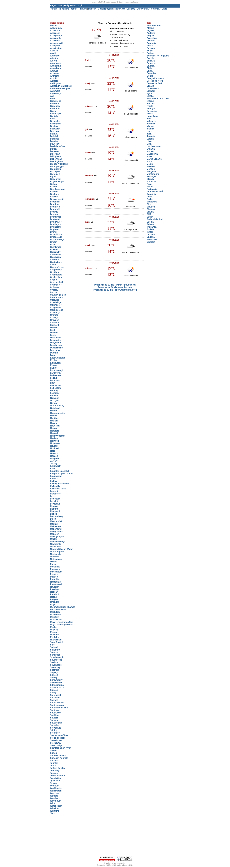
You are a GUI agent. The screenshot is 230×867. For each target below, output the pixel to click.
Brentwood (55, 217)
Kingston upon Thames (62, 473)
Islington (54, 458)
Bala (52, 98)
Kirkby (53, 481)
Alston (53, 61)
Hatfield (54, 420)
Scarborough (56, 657)
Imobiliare (64, 9)
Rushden (54, 637)
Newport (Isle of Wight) (61, 549)
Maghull (54, 524)
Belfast (54, 134)
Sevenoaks (56, 665)
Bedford (54, 126)
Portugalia (152, 189)
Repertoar (119, 9)
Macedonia (152, 154)
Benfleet (54, 139)
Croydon (54, 320)
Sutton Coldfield (58, 755)
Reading (54, 589)
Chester (54, 280)
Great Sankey (57, 405)
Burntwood (55, 247)
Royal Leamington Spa (61, 622)
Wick (52, 803)
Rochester (55, 614)
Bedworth (55, 128)
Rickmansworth (58, 609)
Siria (149, 204)
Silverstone (56, 682)
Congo (150, 76)
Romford (54, 617)
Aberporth (55, 38)
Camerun (151, 63)
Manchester (56, 529)
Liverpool (55, 511)
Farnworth (55, 373)
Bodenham (55, 179)
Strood (53, 750)
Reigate (54, 599)
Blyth (53, 176)
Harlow (53, 415)
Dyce (53, 355)
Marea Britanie (154, 159)
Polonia (150, 186)
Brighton (54, 229)
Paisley (54, 564)
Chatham (54, 272)
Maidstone (55, 526)
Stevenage (55, 728)
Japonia (151, 136)
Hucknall (54, 448)
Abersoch (55, 40)
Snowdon (54, 697)
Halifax (53, 410)
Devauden (55, 337)
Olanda (150, 179)
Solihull (54, 700)
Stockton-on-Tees (59, 735)
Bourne (54, 196)
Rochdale (55, 612)
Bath (52, 118)
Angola (150, 35)
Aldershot (55, 55)
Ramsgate (55, 582)
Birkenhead (56, 159)
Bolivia (150, 53)
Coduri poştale (105, 9)
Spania (150, 212)
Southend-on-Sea (59, 707)
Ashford (54, 81)
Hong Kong (152, 116)
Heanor (54, 428)
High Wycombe (58, 436)
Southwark (55, 712)
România (151, 194)
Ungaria (151, 237)
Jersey (53, 463)
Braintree (55, 207)
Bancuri (92, 9)
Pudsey (54, 577)
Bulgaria (151, 61)
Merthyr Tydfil (57, 536)
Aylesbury (55, 93)
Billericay (55, 154)
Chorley (54, 290)
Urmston (54, 785)
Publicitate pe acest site (115, 863)
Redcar (54, 592)
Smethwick (55, 695)
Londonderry (56, 516)
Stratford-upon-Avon (60, 748)
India (149, 118)
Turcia (150, 232)
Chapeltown (56, 269)
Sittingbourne (57, 685)
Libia (149, 144)
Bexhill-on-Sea (57, 146)
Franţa (150, 106)
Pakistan (151, 181)
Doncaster (55, 340)
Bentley (54, 141)
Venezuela (152, 239)
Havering (54, 426)
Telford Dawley (57, 768)
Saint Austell (56, 642)
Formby (54, 390)
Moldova (151, 166)
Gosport (54, 403)
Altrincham (55, 66)
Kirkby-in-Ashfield (59, 483)
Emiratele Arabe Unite (158, 98)
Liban (149, 141)
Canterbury (56, 262)
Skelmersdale (57, 687)
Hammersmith (57, 413)
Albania (150, 28)
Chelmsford (56, 274)
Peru (149, 184)
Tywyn (53, 783)
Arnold (53, 78)
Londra (53, 25)
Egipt (149, 93)
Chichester (55, 285)
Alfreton (54, 58)
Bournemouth (57, 199)
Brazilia (150, 58)
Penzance (55, 566)
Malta (149, 156)
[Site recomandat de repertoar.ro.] (107, 860)
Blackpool (55, 171)
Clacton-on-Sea (58, 295)
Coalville (54, 300)
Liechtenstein (153, 146)
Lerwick (54, 501)
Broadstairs (56, 237)
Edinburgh (55, 363)
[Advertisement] (115, 11)
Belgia (150, 50)
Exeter (53, 365)
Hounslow (55, 443)
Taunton (54, 763)
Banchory (55, 106)
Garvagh (54, 398)
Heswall (54, 433)
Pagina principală (59, 5)
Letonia (150, 139)
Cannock (54, 259)
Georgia (151, 108)
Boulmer (54, 194)
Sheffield (54, 670)
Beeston (54, 131)
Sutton (53, 753)
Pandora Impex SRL (124, 865)
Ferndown (55, 380)
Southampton (57, 705)
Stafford (54, 718)
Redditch (54, 594)
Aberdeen (55, 33)
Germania (152, 111)
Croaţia (150, 86)
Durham (54, 353)
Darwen (54, 327)
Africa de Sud (153, 25)
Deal (52, 330)
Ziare (164, 9)
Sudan (150, 217)
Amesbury (55, 68)
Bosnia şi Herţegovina (158, 55)
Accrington (55, 48)
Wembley (55, 798)
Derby (53, 335)
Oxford (53, 561)
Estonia (150, 101)
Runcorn (54, 634)
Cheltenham (56, 277)
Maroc (150, 161)
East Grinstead (57, 358)
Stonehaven (56, 740)
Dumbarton (56, 345)
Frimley (54, 395)
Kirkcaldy (55, 486)
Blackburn (55, 169)
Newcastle (55, 544)
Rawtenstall (56, 584)
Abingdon (55, 45)
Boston (54, 191)
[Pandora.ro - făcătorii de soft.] (125, 860)
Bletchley (55, 174)
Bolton (53, 184)
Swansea (54, 760)
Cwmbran (55, 322)
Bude (53, 244)
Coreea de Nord (155, 81)
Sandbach (55, 655)
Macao (150, 151)
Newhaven (55, 546)
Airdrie (53, 53)
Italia (149, 134)
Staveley (54, 725)
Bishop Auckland (59, 164)
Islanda (150, 128)
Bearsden (55, 121)
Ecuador (151, 91)
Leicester (55, 499)
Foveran (54, 393)
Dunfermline (56, 347)
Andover (54, 73)
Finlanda (151, 103)
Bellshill (54, 136)
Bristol (53, 232)
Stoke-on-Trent (57, 738)
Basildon (54, 116)
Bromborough (57, 239)
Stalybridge (56, 723)
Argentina (152, 38)
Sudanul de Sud (154, 219)
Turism (53, 9)
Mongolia (151, 171)
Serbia (150, 199)
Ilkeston (54, 453)
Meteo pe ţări (76, 5)
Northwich (55, 554)
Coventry (55, 312)
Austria (150, 45)
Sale (52, 645)
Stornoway (55, 743)
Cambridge (55, 257)
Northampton (57, 551)
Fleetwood (55, 385)
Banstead (55, 108)
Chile (149, 68)
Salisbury (55, 650)
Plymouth (55, 569)
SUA (149, 214)
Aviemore (55, 91)
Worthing (54, 811)
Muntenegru (153, 174)
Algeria (150, 30)
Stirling (53, 730)
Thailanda (152, 227)
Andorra (151, 33)
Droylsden (55, 342)
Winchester (56, 806)
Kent (52, 468)
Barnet (53, 111)
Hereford (54, 431)
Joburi (74, 9)
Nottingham (56, 559)
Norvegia (151, 176)
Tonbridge (55, 770)
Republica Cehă (155, 191)
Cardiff (53, 264)
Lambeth (54, 491)
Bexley (53, 149)
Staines (54, 720)
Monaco (151, 169)
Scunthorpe (56, 660)
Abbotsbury (56, 28)
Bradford (54, 204)
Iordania (151, 123)
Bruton (53, 242)
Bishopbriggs (57, 166)
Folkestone (55, 388)
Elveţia (150, 96)
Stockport (55, 733)
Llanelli (53, 514)
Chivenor (54, 287)
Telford (53, 765)
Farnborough (56, 370)
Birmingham (56, 161)
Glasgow (54, 400)
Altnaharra (55, 63)
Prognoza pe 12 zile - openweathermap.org (115, 290)
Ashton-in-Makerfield (61, 86)
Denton (54, 332)
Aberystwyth (56, 43)
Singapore (152, 201)
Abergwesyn (56, 35)
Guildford (54, 408)
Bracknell (55, 201)
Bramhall (54, 209)
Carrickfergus (57, 267)
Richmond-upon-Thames (62, 607)
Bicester (54, 151)
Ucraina (151, 234)
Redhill (53, 597)
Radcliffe (54, 579)
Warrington (55, 791)
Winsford (54, 808)
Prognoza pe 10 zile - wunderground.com (115, 285)
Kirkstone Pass (58, 488)
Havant (54, 423)
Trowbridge (55, 778)
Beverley (54, 144)
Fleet (52, 383)
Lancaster (55, 493)
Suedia (150, 222)
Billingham (55, 156)
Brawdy (54, 212)
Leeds (53, 496)
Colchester (55, 305)
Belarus (151, 48)
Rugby (53, 627)
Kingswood (55, 476)
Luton (53, 519)
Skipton (54, 690)
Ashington (55, 83)
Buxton (54, 249)
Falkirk (53, 368)
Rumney (54, 632)
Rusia (150, 196)
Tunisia (150, 229)
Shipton (54, 675)
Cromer (54, 315)
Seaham (54, 662)
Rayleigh (54, 587)
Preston (54, 574)
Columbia (151, 73)
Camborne (55, 254)
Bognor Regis (57, 181)
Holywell (54, 441)
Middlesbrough (57, 541)
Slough (53, 692)
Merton (53, 539)
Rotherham (56, 619)
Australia (151, 43)
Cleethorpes (56, 297)
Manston (54, 534)
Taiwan (150, 224)
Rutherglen (55, 639)
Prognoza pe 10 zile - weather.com (115, 287)
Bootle (53, 186)
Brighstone (55, 227)
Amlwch (54, 71)
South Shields (57, 702)
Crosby (54, 317)
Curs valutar (143, 9)
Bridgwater (55, 222)
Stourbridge (56, 745)
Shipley (54, 672)
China (150, 71)
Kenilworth (55, 466)
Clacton (54, 292)
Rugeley (54, 629)
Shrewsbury (56, 680)
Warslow (54, 793)
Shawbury (55, 667)
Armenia (151, 40)
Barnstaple (55, 113)
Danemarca (153, 88)
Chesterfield (56, 282)
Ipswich (54, 456)
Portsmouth (56, 572)
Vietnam (151, 242)
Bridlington (55, 224)
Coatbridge (55, 302)
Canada (151, 66)
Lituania (151, 149)
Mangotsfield (56, 531)
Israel (149, 131)
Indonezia (151, 121)
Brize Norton (56, 234)
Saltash (54, 652)
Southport (55, 710)
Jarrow (53, 461)
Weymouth (55, 801)
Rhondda (54, 602)
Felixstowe (55, 375)
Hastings (54, 418)
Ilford (52, 451)
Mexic (150, 164)
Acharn (54, 50)
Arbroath (54, 76)
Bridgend (54, 219)
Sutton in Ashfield (59, 758)
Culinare (130, 9)
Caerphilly (55, 252)
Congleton (55, 307)
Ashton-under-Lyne (60, 88)
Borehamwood (57, 189)
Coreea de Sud (154, 83)
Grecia (150, 113)
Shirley (53, 677)
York (52, 813)
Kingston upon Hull (59, 471)
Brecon (54, 214)
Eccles (53, 360)
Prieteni (83, 9)
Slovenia (151, 209)
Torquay (54, 773)
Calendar (155, 9)
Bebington (55, 123)
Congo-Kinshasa (155, 78)
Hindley (54, 438)
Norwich (54, 556)
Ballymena (55, 101)
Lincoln (54, 506)
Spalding (54, 715)
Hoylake (54, 446)
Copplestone (56, 310)
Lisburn (54, 509)
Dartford (54, 325)
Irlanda (150, 126)
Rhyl (52, 604)
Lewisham (55, 504)
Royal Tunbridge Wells (61, 624)
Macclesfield (56, 521)
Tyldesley (55, 780)
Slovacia (151, 207)
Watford (54, 796)
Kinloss (54, 478)
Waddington (56, 788)
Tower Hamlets (57, 775)
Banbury (54, 103)
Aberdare (55, 30)
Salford (54, 647)
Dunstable (55, 350)
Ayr (52, 96)
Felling (53, 378)
